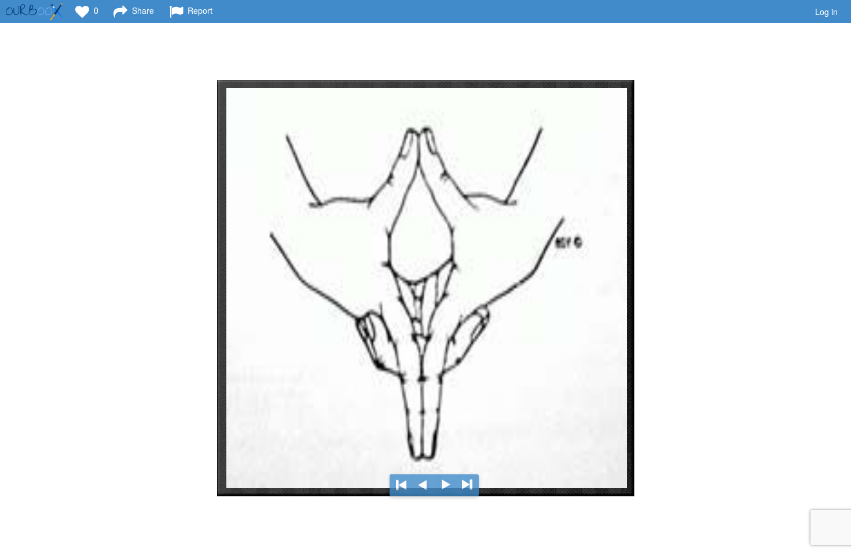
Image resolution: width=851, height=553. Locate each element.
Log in (826, 11)
